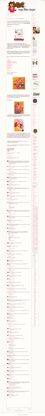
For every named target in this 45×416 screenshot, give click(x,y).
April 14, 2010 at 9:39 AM (11, 283)
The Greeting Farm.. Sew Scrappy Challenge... (35, 286)
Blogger (26, 414)
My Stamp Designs (34, 18)
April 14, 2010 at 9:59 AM (11, 289)
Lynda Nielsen (10, 230)
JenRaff (9, 362)
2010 (33, 259)
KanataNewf (10, 227)
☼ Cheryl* (10, 198)
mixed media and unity (35, 231)
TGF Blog (8, 70)
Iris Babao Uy (34, 167)
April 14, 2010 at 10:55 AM (11, 301)
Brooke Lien (34, 108)
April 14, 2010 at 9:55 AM (11, 286)
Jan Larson (10, 267)
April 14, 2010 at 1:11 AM (11, 158)
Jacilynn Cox (9, 63)
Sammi (9, 245)
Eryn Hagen (34, 110)
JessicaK (10, 168)
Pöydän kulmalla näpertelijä (12, 172)
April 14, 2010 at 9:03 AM (11, 266)
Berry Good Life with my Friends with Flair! (35, 283)
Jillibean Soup (34, 194)
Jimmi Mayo (34, 114)
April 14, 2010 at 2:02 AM (11, 182)
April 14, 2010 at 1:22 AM (11, 171)
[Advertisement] (19, 403)
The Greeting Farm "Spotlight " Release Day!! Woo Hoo (35, 292)
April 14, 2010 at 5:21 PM (11, 357)
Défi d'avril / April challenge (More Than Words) (35, 165)
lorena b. (10, 377)
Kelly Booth (10, 271)
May (34, 266)
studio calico (36, 245)
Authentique (35, 210)
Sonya (9, 223)
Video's (34, 251)
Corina (9, 201)
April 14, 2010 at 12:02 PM (11, 315)
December (35, 260)
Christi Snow (34, 109)
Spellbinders (36, 244)
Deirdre (9, 191)
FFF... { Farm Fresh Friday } (35, 303)
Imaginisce (34, 193)
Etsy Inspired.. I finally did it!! (35, 277)
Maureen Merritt (10, 390)
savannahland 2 (35, 136)
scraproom (37, 241)
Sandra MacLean (11, 358)
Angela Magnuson (34, 105)
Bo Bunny (34, 189)
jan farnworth (10, 316)
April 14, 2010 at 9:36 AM (11, 276)
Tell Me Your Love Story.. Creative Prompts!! (35, 271)
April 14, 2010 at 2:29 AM (11, 193)
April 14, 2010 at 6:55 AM (11, 240)
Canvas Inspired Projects (35, 211)
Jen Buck (33, 111)
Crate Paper (34, 191)
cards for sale (34, 212)
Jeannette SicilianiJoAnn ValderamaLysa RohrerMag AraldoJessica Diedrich (10, 66)
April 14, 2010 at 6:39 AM (11, 235)
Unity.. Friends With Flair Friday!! (35, 305)
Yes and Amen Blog (35, 146)
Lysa (9, 312)
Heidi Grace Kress (36, 225)
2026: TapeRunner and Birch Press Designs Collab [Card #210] (35, 137)
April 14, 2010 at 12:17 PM (11, 318)
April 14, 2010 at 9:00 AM (11, 261)
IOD (36, 228)
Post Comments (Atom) (20, 410)
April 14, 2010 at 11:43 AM (11, 311)
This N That (10, 284)
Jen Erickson (34, 112)
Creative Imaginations (35, 192)
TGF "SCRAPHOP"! (20, 18)
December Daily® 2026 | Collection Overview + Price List (35, 141)
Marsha (9, 323)
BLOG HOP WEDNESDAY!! (35, 301)
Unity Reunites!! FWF (35, 320)
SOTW (33, 244)
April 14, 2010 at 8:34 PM (11, 368)
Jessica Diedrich (34, 113)
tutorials (37, 248)
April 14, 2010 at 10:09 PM (11, 376)
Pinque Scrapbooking (11, 354)
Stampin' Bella (34, 245)
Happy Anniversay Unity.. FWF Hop (35, 269)
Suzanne (10, 295)
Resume (33, 19)
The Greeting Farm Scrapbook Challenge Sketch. (35, 274)
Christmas (34, 213)
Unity (34, 249)
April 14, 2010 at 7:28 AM (11, 248)
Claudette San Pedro (10, 62)
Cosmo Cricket (34, 190)
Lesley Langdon (34, 116)
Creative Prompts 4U (35, 216)
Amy (9, 373)
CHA (36, 212)
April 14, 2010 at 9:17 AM (11, 273)
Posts (34, 56)
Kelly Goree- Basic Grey (35, 195)
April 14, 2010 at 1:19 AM (11, 167)
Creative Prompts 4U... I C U (35, 322)
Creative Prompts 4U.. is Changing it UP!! (35, 289)
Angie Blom (9, 61)
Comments (34, 57)
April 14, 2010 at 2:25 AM (11, 190)
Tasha (9, 219)
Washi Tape (36, 251)
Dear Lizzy (34, 217)
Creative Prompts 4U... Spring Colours (35, 308)
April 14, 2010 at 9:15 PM (11, 372)
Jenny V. (9, 183)
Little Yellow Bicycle (34, 196)
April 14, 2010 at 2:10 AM (11, 185)
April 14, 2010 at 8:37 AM (11, 258)
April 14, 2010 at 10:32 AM (11, 297)
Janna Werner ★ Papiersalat (35, 143)
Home (33, 16)
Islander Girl (10, 350)
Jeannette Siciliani (11, 274)
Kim (9, 281)
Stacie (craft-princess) (11, 306)
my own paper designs (35, 234)
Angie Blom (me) (34, 107)
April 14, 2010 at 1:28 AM (11, 175)
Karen (9, 180)
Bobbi (9, 256)
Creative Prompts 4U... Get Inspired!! (35, 295)
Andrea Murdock (34, 106)
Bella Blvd (34, 188)
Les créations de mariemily (35, 164)
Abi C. (9, 215)
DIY (35, 219)
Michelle (10, 209)
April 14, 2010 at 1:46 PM (11, 339)
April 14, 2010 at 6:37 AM (11, 229)
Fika (9, 165)
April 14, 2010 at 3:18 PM (11, 349)
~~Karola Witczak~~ (35, 159)
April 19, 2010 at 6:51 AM (11, 392)
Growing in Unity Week (35, 223)
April (34, 267)
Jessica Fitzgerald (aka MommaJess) (13, 337)
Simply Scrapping (34, 243)
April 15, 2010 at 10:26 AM (11, 385)
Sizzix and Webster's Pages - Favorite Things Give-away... (35, 168)
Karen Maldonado (34, 115)
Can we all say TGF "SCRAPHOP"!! (35, 298)
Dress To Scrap (10, 366)
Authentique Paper (34, 187)
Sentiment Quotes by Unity (35, 242)
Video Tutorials (34, 20)
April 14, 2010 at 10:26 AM (11, 294)
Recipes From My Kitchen (35, 21)
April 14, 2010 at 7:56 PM (11, 361)
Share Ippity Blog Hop (35, 299)
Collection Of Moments (34, 171)
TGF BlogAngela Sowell (9, 60)
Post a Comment (10, 397)
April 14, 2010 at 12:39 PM (11, 326)
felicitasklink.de (35, 179)
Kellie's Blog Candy (35, 319)
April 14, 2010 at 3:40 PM (11, 353)
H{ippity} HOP (34, 224)
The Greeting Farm (11, 153)
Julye (9, 176)
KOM (36, 229)
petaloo (36, 236)
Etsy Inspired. (36, 220)
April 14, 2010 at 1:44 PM (11, 336)
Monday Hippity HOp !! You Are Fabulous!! (35, 317)
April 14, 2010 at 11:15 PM (11, 379)
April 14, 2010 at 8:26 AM (11, 251)
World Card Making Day (34, 253)
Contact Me (34, 17)
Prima (35, 237)
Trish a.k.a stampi (11, 259)
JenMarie (10, 394)
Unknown (10, 309)
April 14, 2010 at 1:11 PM (11, 329)
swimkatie (33, 246)
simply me (34, 161)
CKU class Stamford (35, 214)
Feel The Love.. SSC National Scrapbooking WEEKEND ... (35, 280)
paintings (34, 235)
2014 (33, 256)
